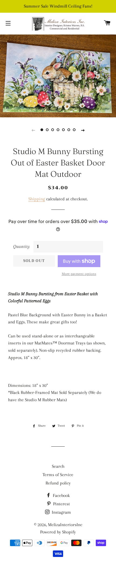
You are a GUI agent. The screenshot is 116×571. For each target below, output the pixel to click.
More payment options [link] (79, 274)
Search (58, 466)
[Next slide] (83, 130)
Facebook (61, 495)
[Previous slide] (33, 130)
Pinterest (61, 503)
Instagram (61, 512)
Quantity (21, 246)
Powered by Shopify (58, 532)
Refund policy (58, 483)
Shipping (36, 198)
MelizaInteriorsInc (65, 524)
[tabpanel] (58, 75)
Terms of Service (58, 474)
